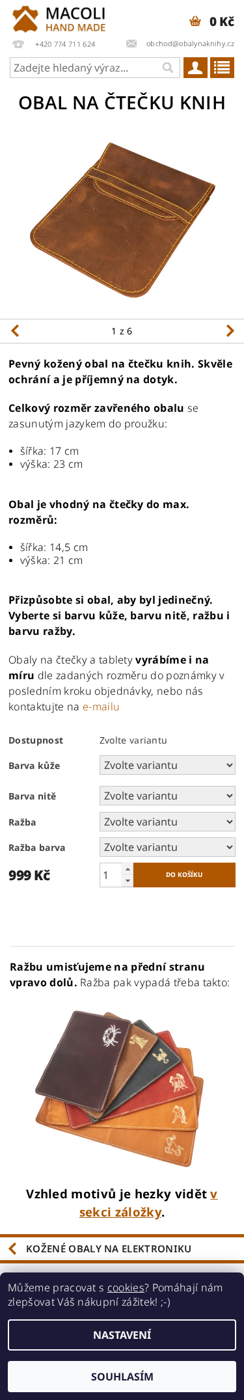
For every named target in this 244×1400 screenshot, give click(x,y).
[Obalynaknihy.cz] (61, 17)
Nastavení (122, 1335)
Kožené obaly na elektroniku (109, 1248)
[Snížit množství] (127, 880)
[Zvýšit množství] (127, 869)
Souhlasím (122, 1376)
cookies (125, 1287)
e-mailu (101, 706)
